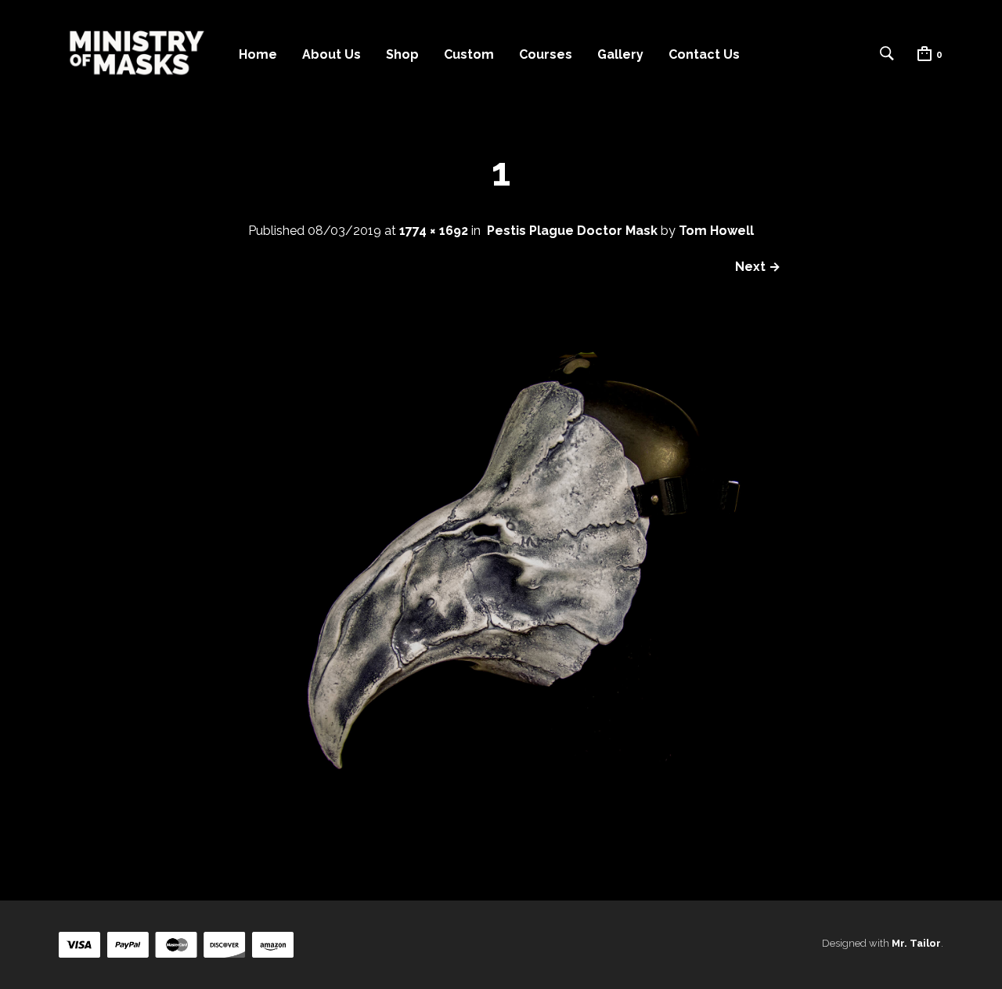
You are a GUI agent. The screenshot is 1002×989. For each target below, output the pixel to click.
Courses (545, 54)
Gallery (620, 54)
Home (258, 54)
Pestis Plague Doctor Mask (572, 230)
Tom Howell (716, 230)
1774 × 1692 (433, 230)
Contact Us (704, 54)
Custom (469, 54)
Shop (402, 54)
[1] (500, 843)
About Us (331, 54)
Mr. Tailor (916, 943)
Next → (757, 266)
